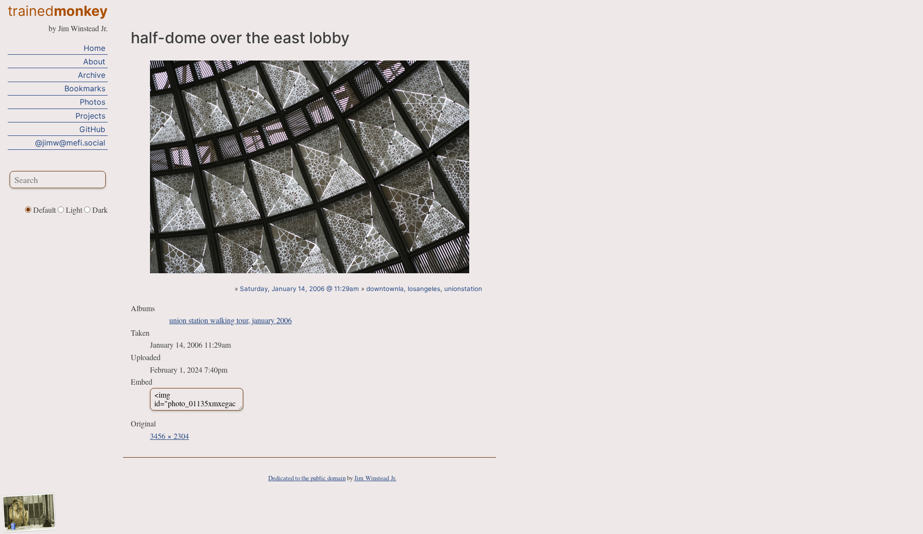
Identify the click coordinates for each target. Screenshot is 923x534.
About (94, 61)
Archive (91, 75)
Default (44, 210)
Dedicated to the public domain (307, 477)
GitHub (92, 129)
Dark (99, 210)
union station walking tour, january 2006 (230, 320)
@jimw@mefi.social (70, 142)
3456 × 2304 (169, 436)
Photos (92, 102)
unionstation (463, 288)
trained (58, 10)
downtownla (385, 288)
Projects (90, 116)
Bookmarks (84, 88)
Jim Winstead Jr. (375, 477)
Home (94, 48)
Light (74, 210)
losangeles (424, 288)
